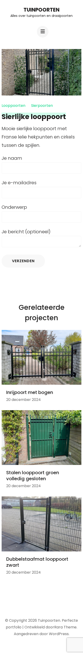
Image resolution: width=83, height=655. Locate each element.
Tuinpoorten (41, 9)
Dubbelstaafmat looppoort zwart (37, 562)
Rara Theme (65, 627)
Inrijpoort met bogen (29, 392)
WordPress (59, 634)
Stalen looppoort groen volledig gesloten (32, 475)
